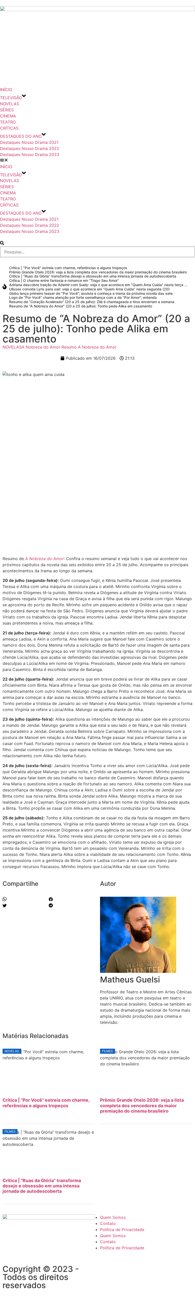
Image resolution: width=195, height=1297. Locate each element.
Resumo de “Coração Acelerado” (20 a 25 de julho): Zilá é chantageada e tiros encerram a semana (91, 302)
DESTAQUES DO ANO (21, 136)
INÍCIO (6, 89)
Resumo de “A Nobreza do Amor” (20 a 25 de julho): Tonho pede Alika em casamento (80, 306)
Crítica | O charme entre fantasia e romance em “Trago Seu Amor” (64, 280)
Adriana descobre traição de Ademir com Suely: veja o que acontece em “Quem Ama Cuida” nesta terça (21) (100, 285)
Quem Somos (113, 1217)
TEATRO (8, 122)
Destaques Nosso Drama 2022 (29, 148)
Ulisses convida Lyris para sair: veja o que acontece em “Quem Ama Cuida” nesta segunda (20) (89, 289)
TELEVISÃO (11, 97)
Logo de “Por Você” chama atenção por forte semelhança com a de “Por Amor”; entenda (83, 297)
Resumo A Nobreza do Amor (89, 347)
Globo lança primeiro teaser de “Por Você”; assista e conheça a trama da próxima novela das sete (91, 293)
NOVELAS (9, 103)
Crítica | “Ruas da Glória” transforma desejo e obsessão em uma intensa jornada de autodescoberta (92, 276)
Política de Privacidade (122, 1229)
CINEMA (8, 115)
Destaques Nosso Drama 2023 (29, 154)
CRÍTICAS (9, 128)
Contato (108, 1223)
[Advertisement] (97, 514)
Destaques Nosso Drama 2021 (29, 142)
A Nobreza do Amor (41, 347)
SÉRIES (7, 109)
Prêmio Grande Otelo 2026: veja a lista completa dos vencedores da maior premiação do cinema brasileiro (98, 272)
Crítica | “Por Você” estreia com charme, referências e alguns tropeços (68, 268)
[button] (97, 161)
